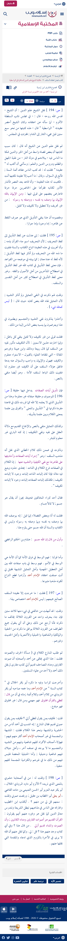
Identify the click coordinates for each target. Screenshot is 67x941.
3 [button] (55, 100)
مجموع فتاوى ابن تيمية (43, 76)
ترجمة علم (39, 881)
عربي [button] (58, 3)
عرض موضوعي (50, 59)
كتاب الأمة (51, 40)
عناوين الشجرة (21, 881)
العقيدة (29, 76)
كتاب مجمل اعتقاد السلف (54, 80)
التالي (9, 859)
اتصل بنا (26, 899)
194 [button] (31, 101)
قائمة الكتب (51, 53)
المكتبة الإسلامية (38, 24)
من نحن (15, 899)
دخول (10, 3)
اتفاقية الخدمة (40, 899)
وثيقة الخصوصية (57, 899)
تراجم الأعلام (50, 66)
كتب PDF (53, 33)
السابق (16, 859)
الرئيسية (58, 76)
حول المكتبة (51, 46)
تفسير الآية (56, 881)
